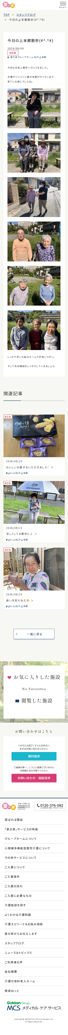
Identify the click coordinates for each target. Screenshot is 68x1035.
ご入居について (15, 867)
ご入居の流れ (14, 886)
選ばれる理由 (14, 819)
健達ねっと (12, 991)
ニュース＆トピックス (18, 952)
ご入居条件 (12, 876)
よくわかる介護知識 (18, 914)
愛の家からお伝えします (21, 933)
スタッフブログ (14, 943)
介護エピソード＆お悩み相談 (24, 924)
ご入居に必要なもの (18, 896)
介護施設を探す (15, 905)
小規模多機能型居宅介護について (28, 848)
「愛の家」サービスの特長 (21, 829)
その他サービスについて (21, 857)
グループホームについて (21, 838)
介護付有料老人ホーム (20, 981)
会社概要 (11, 971)
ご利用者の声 (14, 962)
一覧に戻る (34, 634)
